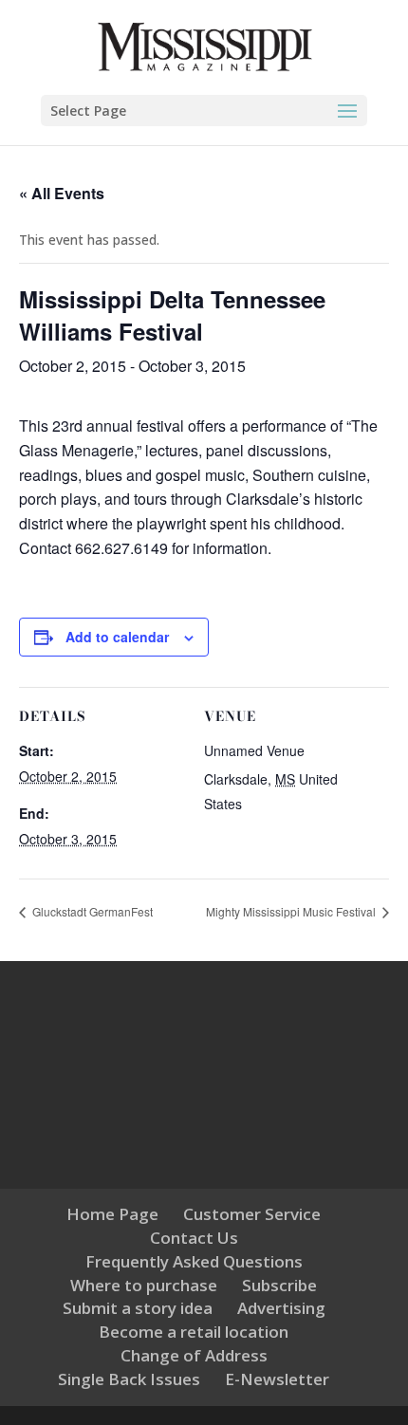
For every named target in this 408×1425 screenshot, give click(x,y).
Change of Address (194, 1355)
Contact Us (194, 1238)
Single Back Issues (129, 1379)
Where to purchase (143, 1285)
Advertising (281, 1308)
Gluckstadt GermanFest (91, 911)
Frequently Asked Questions (194, 1261)
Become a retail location (193, 1331)
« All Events (61, 193)
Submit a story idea (138, 1308)
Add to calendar (117, 636)
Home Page (112, 1214)
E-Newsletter (277, 1379)
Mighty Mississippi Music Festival (292, 911)
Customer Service (252, 1214)
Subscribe (279, 1285)
